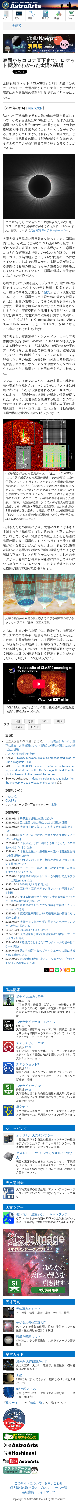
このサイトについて (28, 1483)
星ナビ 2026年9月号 (30, 996)
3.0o (27, 1068)
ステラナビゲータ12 (30, 1043)
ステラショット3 (27, 1064)
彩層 (30, 721)
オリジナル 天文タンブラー (34, 1135)
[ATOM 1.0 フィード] (67, 969)
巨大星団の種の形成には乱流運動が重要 (44, 822)
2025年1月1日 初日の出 (34, 930)
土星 (19, 1375)
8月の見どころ (26, 1389)
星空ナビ (22, 1107)
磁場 (59, 721)
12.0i (28, 1047)
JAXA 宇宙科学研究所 (21, 753)
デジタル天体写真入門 (31, 1322)
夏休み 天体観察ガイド (31, 1361)
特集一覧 (36, 1403)
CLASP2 (10, 800)
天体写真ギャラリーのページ (48, 230)
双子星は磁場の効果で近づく (37, 818)
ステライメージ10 (28, 1085)
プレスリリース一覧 (53, 1487)
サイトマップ (46, 1492)
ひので (35, 727)
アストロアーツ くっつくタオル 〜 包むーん (45, 1155)
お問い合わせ (53, 1483)
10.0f (28, 1089)
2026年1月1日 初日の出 (34, 884)
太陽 (17, 721)
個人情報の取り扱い (23, 1487)
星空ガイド (13, 1403)
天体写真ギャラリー (29, 1308)
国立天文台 (35, 108)
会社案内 (28, 1492)
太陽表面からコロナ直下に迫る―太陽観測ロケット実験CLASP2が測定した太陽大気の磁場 (40, 745)
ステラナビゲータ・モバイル (35, 1021)
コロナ (45, 721)
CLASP (19, 727)
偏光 (47, 292)
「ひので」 (12, 796)
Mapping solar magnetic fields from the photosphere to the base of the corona (40, 780)
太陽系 (16, 26)
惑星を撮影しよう (28, 1336)
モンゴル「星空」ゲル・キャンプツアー (43, 1214)
